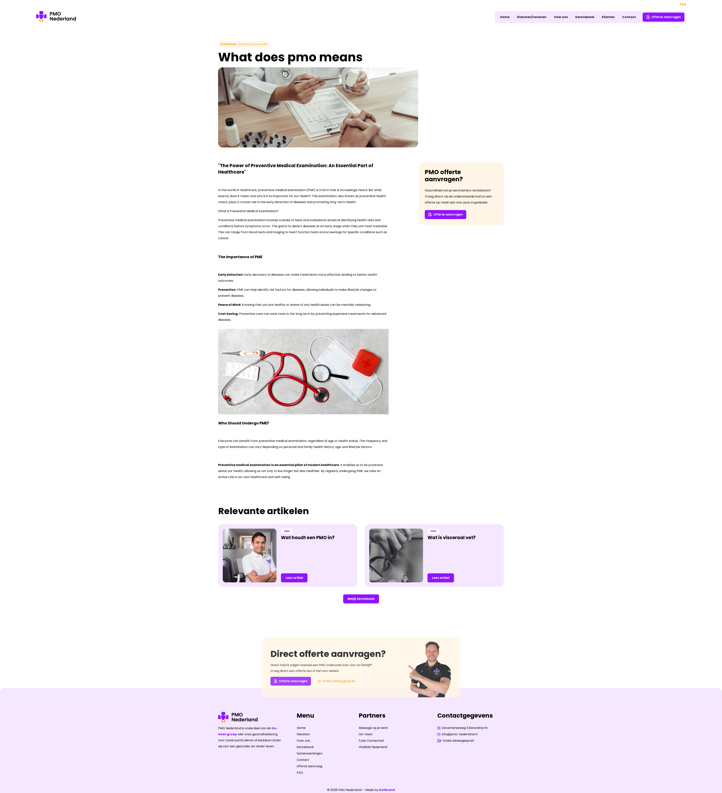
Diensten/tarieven (531, 17)
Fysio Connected (371, 740)
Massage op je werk (373, 728)
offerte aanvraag (309, 766)
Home (505, 17)
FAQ (683, 4)
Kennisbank (584, 17)
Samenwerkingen (309, 753)
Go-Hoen (365, 734)
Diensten (303, 734)
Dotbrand (387, 790)
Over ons (561, 17)
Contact (629, 17)
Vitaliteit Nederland (373, 747)
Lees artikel (294, 577)
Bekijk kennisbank (361, 598)
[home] (56, 17)
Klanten (608, 17)
